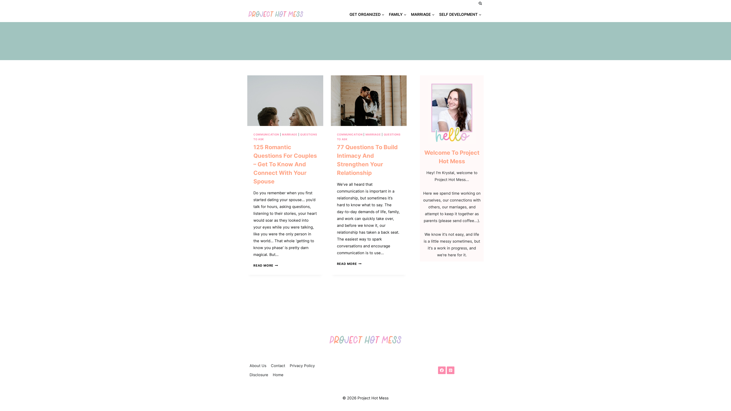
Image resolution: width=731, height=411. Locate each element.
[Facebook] (442, 370)
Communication (266, 134)
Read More (265, 265)
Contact (278, 365)
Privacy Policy (302, 365)
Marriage (289, 134)
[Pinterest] (450, 370)
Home (278, 375)
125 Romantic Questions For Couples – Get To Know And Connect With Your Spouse (285, 164)
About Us (258, 365)
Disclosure (259, 375)
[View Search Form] (480, 3)
